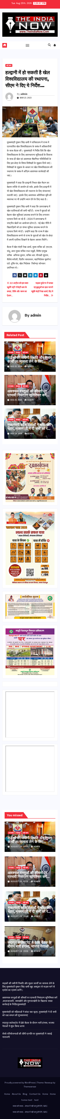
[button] (49, 45)
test (36, 1100)
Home (7, 1094)
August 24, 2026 (20, 916)
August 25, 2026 (20, 847)
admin (23, 94)
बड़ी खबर (8, 65)
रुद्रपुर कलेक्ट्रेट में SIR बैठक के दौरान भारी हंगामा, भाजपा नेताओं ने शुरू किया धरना (30, 946)
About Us (16, 1094)
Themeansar (30, 1087)
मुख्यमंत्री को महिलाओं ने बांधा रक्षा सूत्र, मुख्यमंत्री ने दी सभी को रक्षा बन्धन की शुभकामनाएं (29, 428)
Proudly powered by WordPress (20, 1083)
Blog (25, 1094)
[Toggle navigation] (27, 45)
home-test (26, 1100)
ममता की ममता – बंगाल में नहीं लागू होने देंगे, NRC (30, 1106)
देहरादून (18, 352)
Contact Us (34, 1094)
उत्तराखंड (10, 352)
